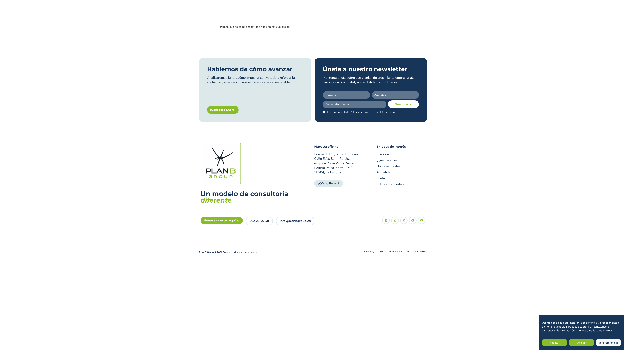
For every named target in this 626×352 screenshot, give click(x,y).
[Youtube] (421, 220)
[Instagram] (395, 220)
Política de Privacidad (363, 112)
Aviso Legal (388, 112)
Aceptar (554, 342)
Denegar (581, 342)
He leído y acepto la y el (360, 112)
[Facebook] (413, 220)
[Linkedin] (386, 220)
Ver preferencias (608, 342)
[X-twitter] (404, 220)
